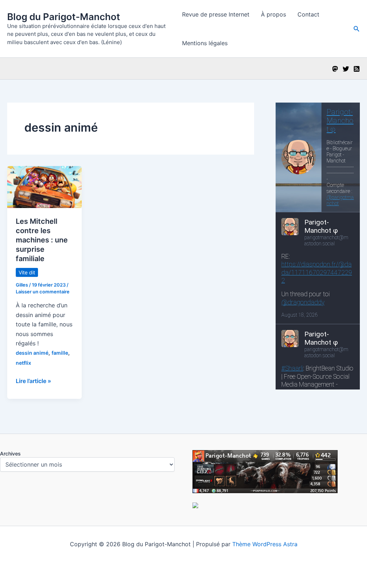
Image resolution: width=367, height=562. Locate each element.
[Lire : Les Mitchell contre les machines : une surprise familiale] (44, 186)
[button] (356, 28)
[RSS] (356, 69)
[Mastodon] (335, 69)
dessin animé (32, 353)
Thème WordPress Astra (264, 544)
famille (60, 353)
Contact (308, 14)
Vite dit (27, 272)
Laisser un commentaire (43, 291)
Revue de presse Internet (215, 14)
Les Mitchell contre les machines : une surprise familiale (42, 240)
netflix (23, 363)
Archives (10, 453)
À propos (273, 14)
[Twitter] (346, 69)
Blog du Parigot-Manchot (63, 16)
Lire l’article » (33, 381)
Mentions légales (205, 43)
